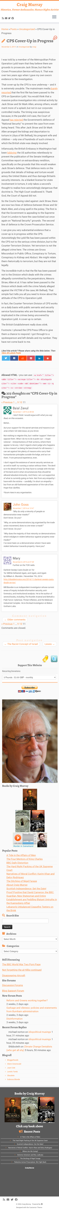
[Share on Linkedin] (39, 358)
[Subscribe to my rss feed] (3, 18)
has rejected (16, 119)
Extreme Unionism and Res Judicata (30, 1155)
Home (4, 29)
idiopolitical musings (39, 1031)
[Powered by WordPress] (42, 1204)
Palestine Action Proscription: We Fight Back (30, 1162)
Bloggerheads (12, 1060)
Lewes (50, 644)
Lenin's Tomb (12, 1072)
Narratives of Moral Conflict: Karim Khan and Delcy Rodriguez (30, 1148)
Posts (13, 29)
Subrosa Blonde (13, 1079)
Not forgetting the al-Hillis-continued (22, 969)
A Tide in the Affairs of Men (21, 855)
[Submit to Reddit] (23, 358)
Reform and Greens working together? (27, 1000)
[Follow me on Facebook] (13, 18)
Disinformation (14, 1018)
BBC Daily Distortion (17, 862)
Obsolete (10, 1075)
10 (20, 402)
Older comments (14, 619)
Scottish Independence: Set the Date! (26, 888)
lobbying (12, 152)
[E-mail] (6, 18)
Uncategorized (27, 29)
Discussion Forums (12, 985)
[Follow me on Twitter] (9, 18)
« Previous (7, 402)
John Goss (21, 505)
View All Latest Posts (11, 353)
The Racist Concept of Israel (21, 644)
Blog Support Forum (13, 990)
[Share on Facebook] (14, 358)
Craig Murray (29, 4)
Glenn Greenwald (14, 1064)
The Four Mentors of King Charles (24, 859)
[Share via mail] (48, 358)
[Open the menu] (54, 17)
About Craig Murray (16, 884)
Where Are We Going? (30, 1151)
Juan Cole (11, 1068)
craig (34, 47)
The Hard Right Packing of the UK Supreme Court (30, 1140)
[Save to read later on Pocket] (31, 358)
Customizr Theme (35, 1207)
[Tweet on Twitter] (6, 358)
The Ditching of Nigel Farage (21, 881)
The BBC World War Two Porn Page (21, 964)
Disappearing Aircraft (13, 975)
